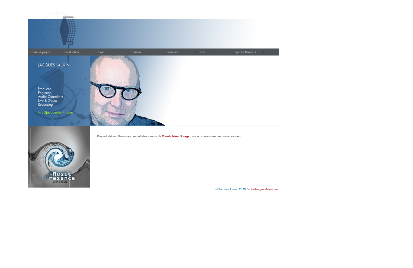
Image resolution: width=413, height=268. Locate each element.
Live (101, 52)
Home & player (40, 52)
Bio (202, 52)
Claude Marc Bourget (176, 136)
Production (71, 52)
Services (172, 52)
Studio (136, 52)
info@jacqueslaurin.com (263, 189)
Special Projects (245, 52)
